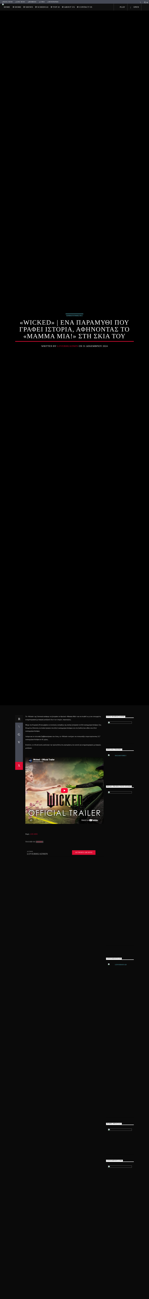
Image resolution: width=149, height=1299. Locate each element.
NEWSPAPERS (53, 2)
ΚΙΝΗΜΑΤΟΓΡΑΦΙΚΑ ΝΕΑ (74, 320)
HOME (18, 7)
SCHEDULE (43, 7)
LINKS (42, 2)
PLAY (122, 7)
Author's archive (83, 863)
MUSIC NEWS (8, 2)
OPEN (136, 7)
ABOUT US (69, 7)
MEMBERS (32, 2)
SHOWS (29, 7)
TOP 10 (56, 7)
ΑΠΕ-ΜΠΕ (34, 845)
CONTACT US (85, 7)
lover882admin (67, 351)
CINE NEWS (21, 2)
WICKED (40, 852)
